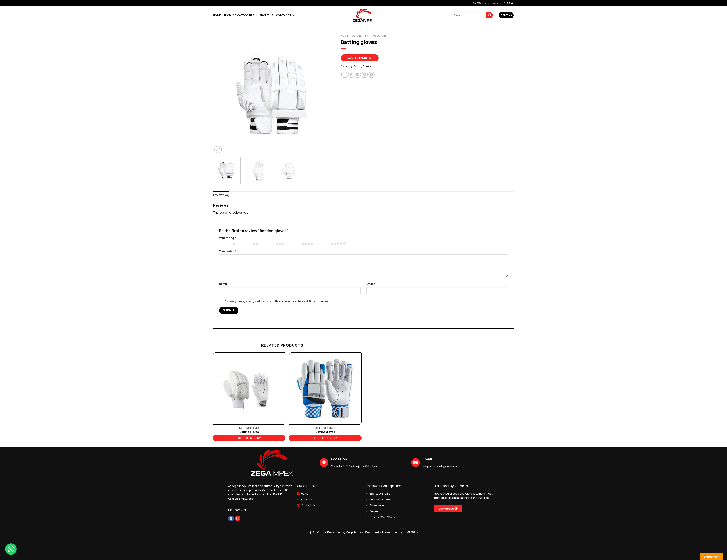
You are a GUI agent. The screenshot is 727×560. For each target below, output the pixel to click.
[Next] (327, 93)
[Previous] (220, 93)
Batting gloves (249, 432)
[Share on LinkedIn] (371, 75)
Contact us (285, 15)
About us (266, 15)
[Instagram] (237, 518)
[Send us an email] (512, 3)
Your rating (227, 238)
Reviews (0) (221, 195)
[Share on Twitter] (351, 75)
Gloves (356, 35)
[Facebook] (231, 518)
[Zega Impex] (363, 15)
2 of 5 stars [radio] (245, 243)
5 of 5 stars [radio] (323, 243)
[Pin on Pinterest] (365, 75)
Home (217, 15)
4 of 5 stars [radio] (294, 243)
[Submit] (489, 15)
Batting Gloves (375, 35)
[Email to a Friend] (358, 75)
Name (224, 283)
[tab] (221, 195)
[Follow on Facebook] (505, 3)
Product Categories (238, 15)
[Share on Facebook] (344, 75)
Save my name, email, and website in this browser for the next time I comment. (278, 301)
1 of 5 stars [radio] (224, 243)
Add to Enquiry (359, 58)
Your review (228, 251)
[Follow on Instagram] (508, 3)
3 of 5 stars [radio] (268, 243)
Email (370, 283)
